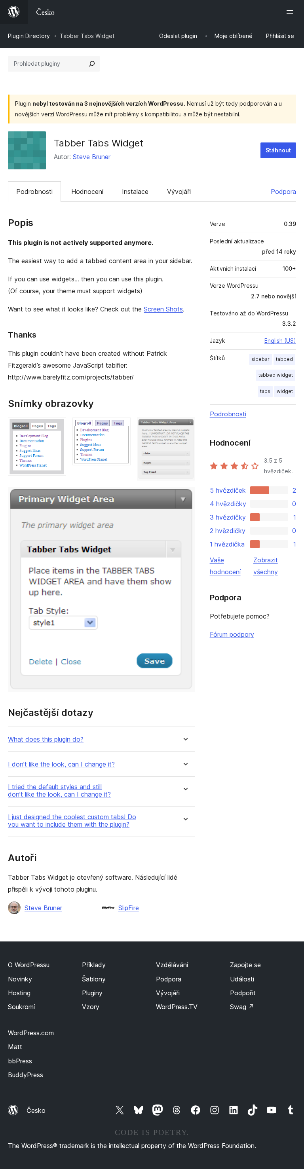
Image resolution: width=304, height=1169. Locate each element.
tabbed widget (275, 375)
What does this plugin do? (46, 739)
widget (285, 391)
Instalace (135, 191)
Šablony (94, 979)
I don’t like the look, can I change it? (61, 764)
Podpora (283, 191)
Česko (36, 1110)
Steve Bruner (91, 157)
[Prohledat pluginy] (92, 64)
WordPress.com (31, 1033)
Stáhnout (278, 150)
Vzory (90, 1007)
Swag (242, 1007)
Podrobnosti (34, 191)
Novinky (20, 979)
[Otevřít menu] (291, 12)
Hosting (19, 993)
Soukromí (21, 1007)
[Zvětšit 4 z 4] (184, 497)
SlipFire (128, 908)
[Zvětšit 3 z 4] (184, 428)
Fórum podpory (232, 634)
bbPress (20, 1061)
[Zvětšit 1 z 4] (55, 428)
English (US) (280, 340)
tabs (265, 391)
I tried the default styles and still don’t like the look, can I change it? (59, 790)
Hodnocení (87, 191)
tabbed (284, 359)
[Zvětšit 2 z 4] (120, 428)
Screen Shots (163, 309)
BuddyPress (25, 1075)
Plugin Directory (29, 35)
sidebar (260, 359)
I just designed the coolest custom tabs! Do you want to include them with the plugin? (72, 820)
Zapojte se (245, 965)
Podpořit (243, 993)
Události (242, 979)
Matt (15, 1047)
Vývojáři (179, 191)
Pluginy (92, 993)
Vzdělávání (172, 965)
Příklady (94, 965)
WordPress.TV (177, 1007)
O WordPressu (28, 965)
